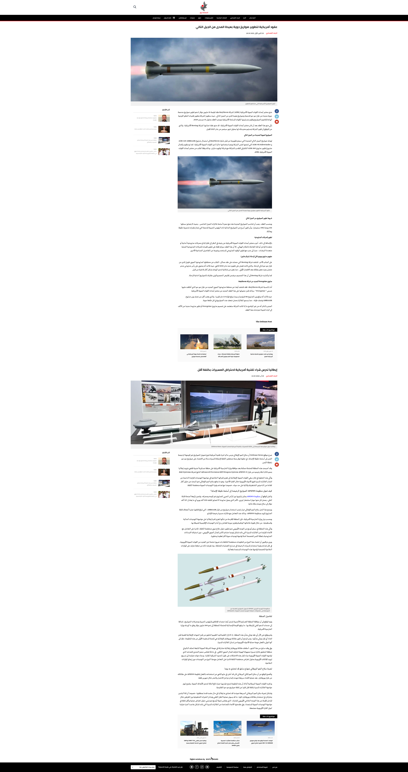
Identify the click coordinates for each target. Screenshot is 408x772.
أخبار (244, 18)
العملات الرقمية (222, 18)
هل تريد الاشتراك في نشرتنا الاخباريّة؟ (170, 767)
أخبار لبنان (252, 18)
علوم (199, 18)
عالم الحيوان (168, 18)
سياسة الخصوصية (232, 767)
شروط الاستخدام (262, 767)
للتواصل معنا (247, 767)
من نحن (274, 767)
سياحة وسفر (156, 18)
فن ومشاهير (182, 18)
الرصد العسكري (235, 18)
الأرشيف (219, 767)
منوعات (192, 18)
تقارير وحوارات (209, 18)
